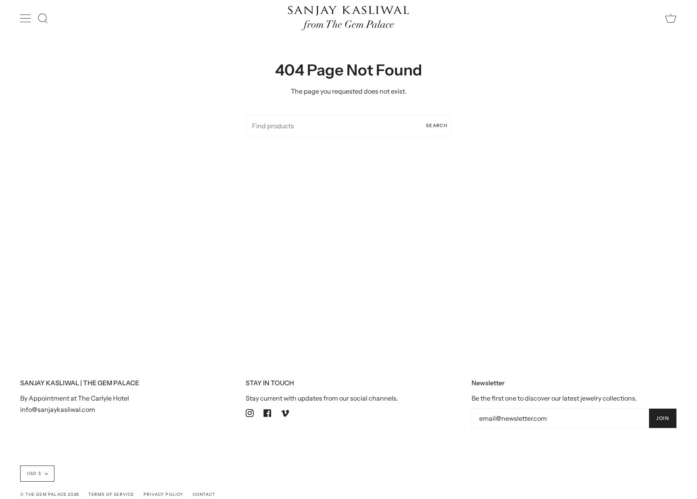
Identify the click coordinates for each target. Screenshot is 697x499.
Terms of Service (111, 494)
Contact (204, 494)
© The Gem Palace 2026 (49, 494)
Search (436, 125)
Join (662, 418)
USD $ (34, 473)
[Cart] (671, 18)
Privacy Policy (164, 494)
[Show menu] (26, 18)
